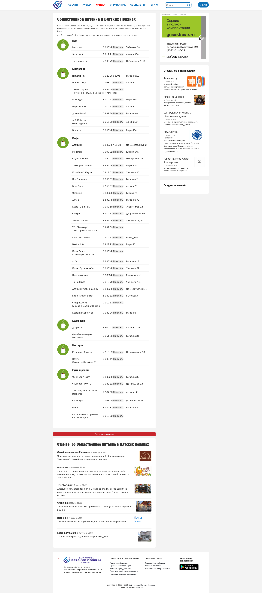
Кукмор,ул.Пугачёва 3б (84, 362)
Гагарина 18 (132, 261)
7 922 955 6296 (111, 75)
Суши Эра (77, 400)
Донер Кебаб (79, 113)
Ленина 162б (133, 327)
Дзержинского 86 (135, 213)
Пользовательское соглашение (124, 573)
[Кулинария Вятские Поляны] (63, 325)
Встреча (76, 130)
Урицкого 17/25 (134, 220)
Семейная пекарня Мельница (82, 336)
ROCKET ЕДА (79, 82)
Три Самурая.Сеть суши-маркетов (84, 392)
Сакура (76, 213)
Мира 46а (131, 165)
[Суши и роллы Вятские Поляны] (63, 374)
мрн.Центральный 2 (136, 144)
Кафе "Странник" (81, 206)
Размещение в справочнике (157, 568)
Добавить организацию (104, 434)
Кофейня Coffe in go (82, 312)
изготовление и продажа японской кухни (85, 416)
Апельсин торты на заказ (85, 289)
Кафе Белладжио (81, 237)
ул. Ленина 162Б (134, 400)
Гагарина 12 (132, 75)
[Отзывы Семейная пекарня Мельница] (145, 456)
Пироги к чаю (79, 106)
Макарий (77, 47)
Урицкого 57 (132, 268)
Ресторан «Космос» (82, 352)
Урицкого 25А (133, 282)
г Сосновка (132, 295)
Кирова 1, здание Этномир (86, 306)
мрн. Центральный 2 (136, 289)
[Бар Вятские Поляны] (63, 45)
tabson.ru (138, 587)
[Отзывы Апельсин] (142, 471)
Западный (77, 54)
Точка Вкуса (78, 282)
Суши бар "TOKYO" (82, 383)
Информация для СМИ (120, 568)
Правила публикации (119, 563)
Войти (203, 4)
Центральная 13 (134, 383)
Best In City (78, 244)
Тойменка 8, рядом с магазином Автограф (94, 92)
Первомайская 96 (135, 352)
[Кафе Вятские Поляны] (63, 143)
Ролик (75, 407)
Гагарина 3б (132, 336)
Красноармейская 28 (83, 254)
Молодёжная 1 (134, 275)
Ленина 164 (132, 121)
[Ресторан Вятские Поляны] (63, 350)
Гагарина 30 (132, 199)
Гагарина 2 (132, 179)
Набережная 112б (135, 61)
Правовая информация (120, 565)
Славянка (77, 193)
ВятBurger (77, 99)
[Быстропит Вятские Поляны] (63, 73)
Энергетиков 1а (134, 206)
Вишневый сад (80, 275)
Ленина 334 (132, 54)
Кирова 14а (132, 151)
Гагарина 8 (132, 113)
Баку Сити (77, 186)
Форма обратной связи (155, 563)
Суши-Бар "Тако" (81, 377)
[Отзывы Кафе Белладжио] (144, 536)
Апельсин (77, 144)
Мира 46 (130, 244)
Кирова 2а (131, 193)
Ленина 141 (132, 82)
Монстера (77, 151)
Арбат (75, 261)
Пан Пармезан (79, 179)
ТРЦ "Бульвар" (80, 227)
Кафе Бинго (78, 251)
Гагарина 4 (132, 312)
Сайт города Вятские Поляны (142, 584)
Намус (75, 359)
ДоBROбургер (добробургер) (79, 122)
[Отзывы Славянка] (143, 506)
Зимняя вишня (80, 220)
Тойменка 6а (133, 47)
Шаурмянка (78, 75)
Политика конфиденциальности (124, 571)
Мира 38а (131, 99)
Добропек (77, 327)
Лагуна (75, 199)
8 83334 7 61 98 (112, 144)
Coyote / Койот (80, 158)
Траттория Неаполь (82, 165)
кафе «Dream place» (82, 295)
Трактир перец (79, 61)
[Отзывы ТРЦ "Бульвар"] (142, 488)
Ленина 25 (131, 186)
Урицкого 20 (132, 172)
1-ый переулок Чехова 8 (84, 230)
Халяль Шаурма (80, 89)
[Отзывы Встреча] (142, 521)
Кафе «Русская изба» (83, 268)
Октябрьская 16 (134, 158)
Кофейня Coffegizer (82, 172)
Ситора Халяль (79, 302)
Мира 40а (131, 130)
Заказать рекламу (152, 565)
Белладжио (132, 237)
